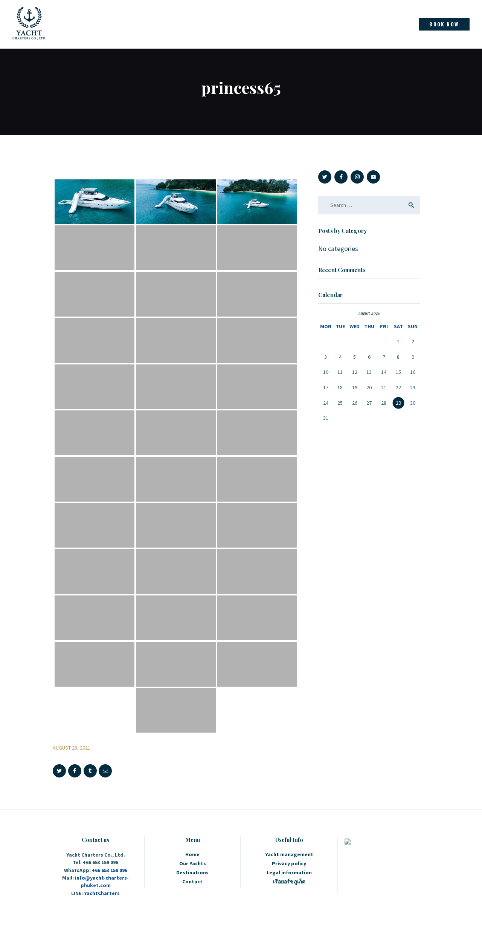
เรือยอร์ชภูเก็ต (289, 881)
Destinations (192, 872)
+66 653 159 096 (109, 870)
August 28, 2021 (71, 747)
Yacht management (289, 854)
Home (192, 854)
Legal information (289, 872)
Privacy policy (289, 863)
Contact (192, 881)
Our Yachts (192, 863)
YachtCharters (102, 893)
